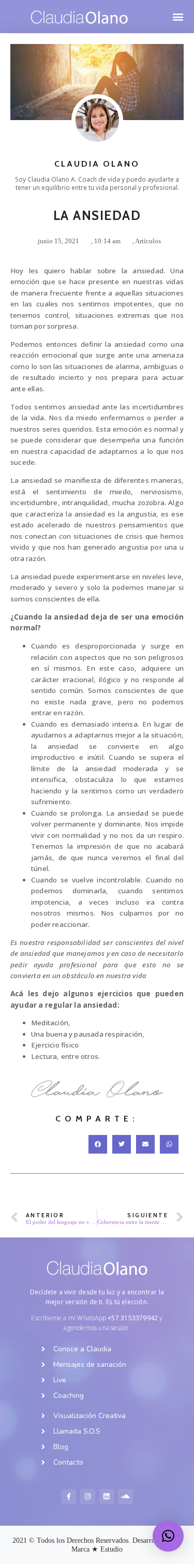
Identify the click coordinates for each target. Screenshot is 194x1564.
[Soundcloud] (125, 1496)
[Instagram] (87, 1496)
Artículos (148, 241)
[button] (177, 16)
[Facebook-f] (68, 1496)
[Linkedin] (106, 1496)
